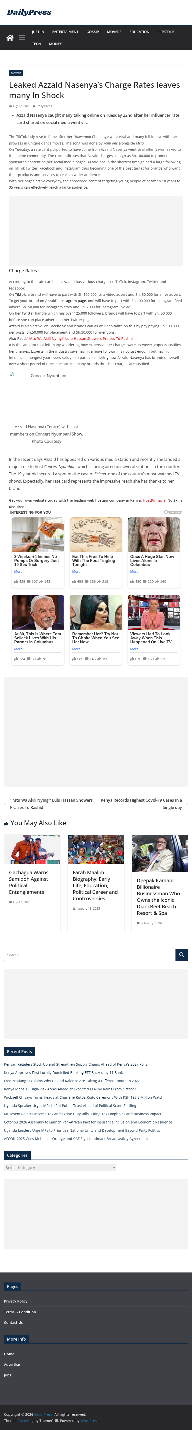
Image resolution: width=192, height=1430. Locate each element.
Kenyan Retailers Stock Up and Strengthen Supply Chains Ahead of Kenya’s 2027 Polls (75, 1064)
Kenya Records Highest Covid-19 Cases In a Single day (141, 803)
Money (55, 43)
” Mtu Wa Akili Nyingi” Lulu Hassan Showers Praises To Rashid (80, 338)
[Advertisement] (96, 231)
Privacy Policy (16, 1301)
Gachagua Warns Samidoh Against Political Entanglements (28, 882)
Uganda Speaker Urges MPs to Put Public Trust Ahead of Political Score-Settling (70, 1105)
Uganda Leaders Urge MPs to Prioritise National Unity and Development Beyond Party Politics (82, 1130)
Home (9, 1354)
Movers (114, 31)
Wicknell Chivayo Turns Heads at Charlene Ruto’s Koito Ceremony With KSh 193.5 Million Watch (84, 1097)
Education (140, 31)
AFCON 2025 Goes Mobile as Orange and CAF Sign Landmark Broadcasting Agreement (76, 1138)
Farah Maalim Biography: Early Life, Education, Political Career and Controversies (95, 885)
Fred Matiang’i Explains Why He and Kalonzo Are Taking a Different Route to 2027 (72, 1080)
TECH (36, 43)
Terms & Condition (20, 1312)
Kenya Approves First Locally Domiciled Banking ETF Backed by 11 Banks (64, 1072)
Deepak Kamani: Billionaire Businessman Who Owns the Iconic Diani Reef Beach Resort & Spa (158, 896)
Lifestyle (166, 31)
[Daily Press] (10, 38)
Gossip (92, 31)
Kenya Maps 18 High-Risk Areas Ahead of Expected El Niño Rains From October (70, 1089)
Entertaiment (65, 31)
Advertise (12, 1364)
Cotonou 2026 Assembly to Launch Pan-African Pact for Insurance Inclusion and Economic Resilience (88, 1122)
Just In (38, 31)
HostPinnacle (154, 500)
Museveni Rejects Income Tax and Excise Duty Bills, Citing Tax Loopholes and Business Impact (82, 1113)
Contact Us (13, 1322)
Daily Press (44, 106)
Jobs (7, 1375)
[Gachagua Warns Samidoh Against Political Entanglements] (32, 838)
